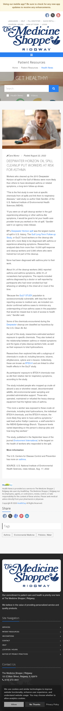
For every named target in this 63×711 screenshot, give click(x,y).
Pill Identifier (34, 21)
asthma (22, 459)
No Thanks (34, 704)
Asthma (7, 534)
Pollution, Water (45, 534)
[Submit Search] (54, 88)
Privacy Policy (52, 704)
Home (15, 67)
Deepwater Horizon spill (22, 230)
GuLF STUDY (25, 295)
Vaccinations (8, 636)
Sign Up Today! (32, 24)
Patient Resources (29, 67)
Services (6, 627)
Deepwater (12, 324)
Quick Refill (48, 21)
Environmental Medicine (24, 534)
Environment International (25, 440)
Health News (17, 95)
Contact (6, 640)
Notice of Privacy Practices (15, 654)
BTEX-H (29, 363)
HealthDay (21, 503)
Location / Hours (15, 24)
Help (23, 21)
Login (44, 24)
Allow (14, 704)
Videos (34, 95)
